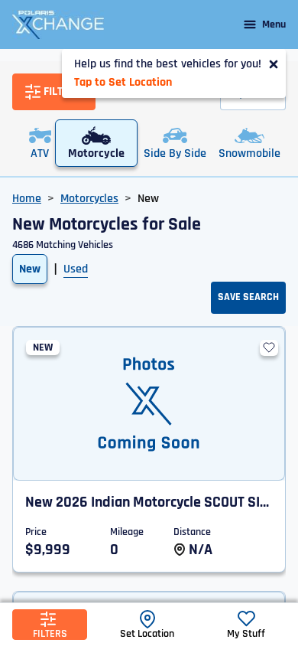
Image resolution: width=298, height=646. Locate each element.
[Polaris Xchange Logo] (58, 24)
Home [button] (26, 199)
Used (75, 269)
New (29, 269)
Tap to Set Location (123, 82)
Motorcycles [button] (89, 199)
